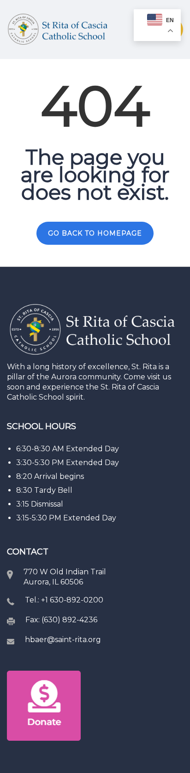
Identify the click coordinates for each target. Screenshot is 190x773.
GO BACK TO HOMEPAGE (95, 233)
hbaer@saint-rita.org (63, 639)
